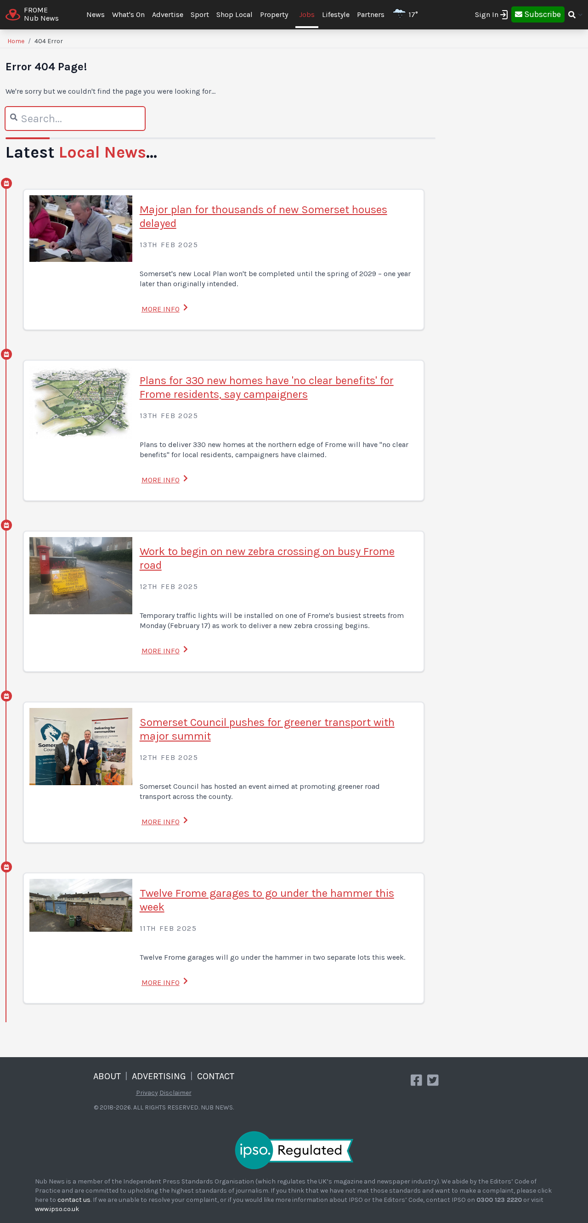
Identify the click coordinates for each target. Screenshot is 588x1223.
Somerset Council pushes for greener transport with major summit (267, 729)
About (107, 1076)
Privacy (147, 1093)
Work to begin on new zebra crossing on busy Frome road (267, 558)
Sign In (486, 14)
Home (15, 41)
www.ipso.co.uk (57, 1209)
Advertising (159, 1076)
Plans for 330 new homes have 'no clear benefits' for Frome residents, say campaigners (267, 387)
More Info (160, 309)
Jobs (307, 14)
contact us (73, 1200)
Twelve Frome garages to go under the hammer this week (267, 900)
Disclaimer (175, 1093)
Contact (215, 1076)
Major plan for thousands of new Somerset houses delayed (263, 216)
